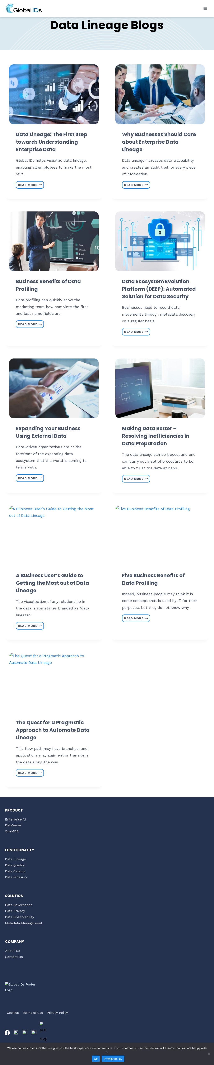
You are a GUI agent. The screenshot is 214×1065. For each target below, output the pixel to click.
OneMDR (12, 831)
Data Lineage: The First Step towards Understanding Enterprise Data (51, 142)
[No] (209, 1054)
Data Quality (15, 865)
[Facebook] (7, 1032)
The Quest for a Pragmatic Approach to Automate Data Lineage (53, 730)
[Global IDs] (24, 8)
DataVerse (13, 825)
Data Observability (19, 917)
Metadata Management (23, 923)
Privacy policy (113, 1058)
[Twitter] (16, 1032)
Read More (31, 184)
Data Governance (18, 905)
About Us (12, 951)
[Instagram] (25, 1032)
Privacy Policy (57, 1013)
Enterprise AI (15, 819)
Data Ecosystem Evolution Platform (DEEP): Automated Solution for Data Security (159, 289)
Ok (96, 1058)
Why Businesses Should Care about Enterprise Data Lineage (159, 142)
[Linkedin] (34, 1032)
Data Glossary (16, 877)
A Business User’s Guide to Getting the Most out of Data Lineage (52, 583)
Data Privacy (15, 911)
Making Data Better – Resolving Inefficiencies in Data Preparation (155, 436)
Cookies (13, 1013)
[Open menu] (205, 8)
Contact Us (14, 957)
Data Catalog (15, 871)
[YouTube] (43, 1032)
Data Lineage (15, 859)
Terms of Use (33, 1013)
